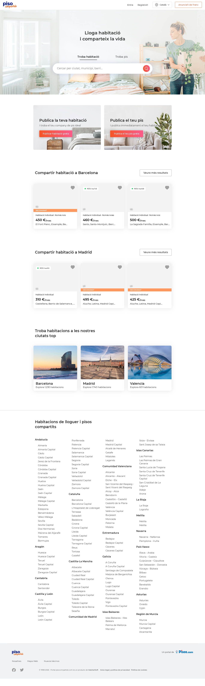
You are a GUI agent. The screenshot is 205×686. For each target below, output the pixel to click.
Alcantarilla (145, 631)
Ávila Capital (45, 603)
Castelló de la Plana (116, 503)
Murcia (143, 620)
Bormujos (43, 540)
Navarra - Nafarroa (149, 536)
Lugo (108, 582)
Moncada (111, 519)
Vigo (108, 602)
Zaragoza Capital (47, 572)
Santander (44, 588)
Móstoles (110, 456)
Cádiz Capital (45, 457)
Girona (75, 523)
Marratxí (110, 629)
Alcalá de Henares (116, 448)
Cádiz (41, 453)
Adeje (142, 489)
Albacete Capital (81, 571)
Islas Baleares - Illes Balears (116, 619)
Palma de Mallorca (116, 625)
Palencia (76, 444)
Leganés (110, 460)
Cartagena (145, 628)
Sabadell (76, 515)
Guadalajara (78, 591)
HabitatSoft (93, 670)
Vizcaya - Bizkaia (148, 568)
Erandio (143, 588)
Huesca (42, 552)
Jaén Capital (45, 493)
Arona (142, 493)
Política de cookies (139, 670)
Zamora (76, 484)
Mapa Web (32, 661)
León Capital (45, 619)
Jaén (40, 489)
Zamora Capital (80, 488)
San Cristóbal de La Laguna (150, 484)
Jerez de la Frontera (49, 461)
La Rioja (143, 505)
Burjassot (111, 515)
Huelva (42, 481)
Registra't (143, 5)
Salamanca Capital (82, 456)
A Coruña (111, 562)
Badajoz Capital (114, 542)
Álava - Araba (146, 552)
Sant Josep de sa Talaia (152, 444)
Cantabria (43, 584)
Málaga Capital (46, 501)
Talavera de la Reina (83, 606)
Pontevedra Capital (116, 606)
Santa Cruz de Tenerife (152, 471)
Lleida (75, 531)
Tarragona (77, 539)
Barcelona (77, 500)
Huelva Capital (46, 485)
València (110, 507)
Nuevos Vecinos (51, 661)
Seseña (76, 611)
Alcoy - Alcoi (112, 491)
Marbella (43, 505)
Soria (74, 468)
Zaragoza (43, 568)
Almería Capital (46, 449)
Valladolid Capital (81, 480)
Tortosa (76, 551)
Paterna (110, 523)
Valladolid (77, 476)
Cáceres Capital (114, 550)
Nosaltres (16, 661)
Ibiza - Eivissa (146, 440)
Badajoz (110, 538)
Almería (42, 445)
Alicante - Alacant (115, 476)
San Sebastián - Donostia (153, 564)
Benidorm (111, 495)
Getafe (109, 452)
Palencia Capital (81, 448)
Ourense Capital (115, 594)
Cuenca (76, 583)
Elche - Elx (111, 480)
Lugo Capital (113, 586)
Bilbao (142, 572)
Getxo (142, 576)
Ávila (40, 599)
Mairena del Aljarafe (49, 532)
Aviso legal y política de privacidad (115, 670)
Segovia (76, 460)
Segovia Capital (80, 464)
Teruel (41, 560)
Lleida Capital (79, 535)
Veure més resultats (155, 172)
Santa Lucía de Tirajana (152, 467)
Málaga (42, 497)
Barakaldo (145, 584)
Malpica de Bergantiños (119, 574)
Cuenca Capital (80, 587)
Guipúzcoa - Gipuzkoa (151, 560)
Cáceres (110, 546)
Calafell (76, 555)
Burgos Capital (46, 611)
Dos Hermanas (46, 528)
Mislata (109, 527)
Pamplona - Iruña (149, 541)
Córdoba (43, 465)
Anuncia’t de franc (188, 4)
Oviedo (143, 604)
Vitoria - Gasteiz (148, 556)
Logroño (144, 509)
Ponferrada (78, 440)
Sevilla (41, 520)
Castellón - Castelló (116, 499)
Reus (74, 547)
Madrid (109, 440)
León (41, 615)
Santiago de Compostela (119, 570)
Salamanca (78, 452)
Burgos (42, 607)
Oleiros (109, 578)
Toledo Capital (80, 603)
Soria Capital (79, 472)
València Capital (114, 511)
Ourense (110, 590)
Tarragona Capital (82, 543)
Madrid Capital (114, 444)
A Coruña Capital (115, 566)
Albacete (77, 567)
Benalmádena (46, 512)
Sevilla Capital (46, 524)
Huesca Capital (46, 556)
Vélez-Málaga (45, 517)
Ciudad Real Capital (83, 579)
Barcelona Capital (82, 503)
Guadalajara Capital (83, 595)
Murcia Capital (147, 623)
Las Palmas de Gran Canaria (150, 462)
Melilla (142, 521)
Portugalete (146, 580)
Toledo (75, 599)
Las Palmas (145, 456)
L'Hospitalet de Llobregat (86, 508)
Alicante (110, 472)
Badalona (77, 519)
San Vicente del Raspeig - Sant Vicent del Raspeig (120, 486)
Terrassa (76, 511)
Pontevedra (112, 598)
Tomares (43, 536)
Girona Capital (80, 527)
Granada (43, 473)
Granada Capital (47, 477)
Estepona (43, 509)
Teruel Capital (45, 564)
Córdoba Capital (47, 469)
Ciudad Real (78, 575)
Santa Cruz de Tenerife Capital (152, 477)
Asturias (143, 600)
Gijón (142, 608)
